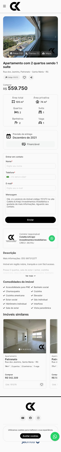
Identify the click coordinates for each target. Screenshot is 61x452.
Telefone (10, 172)
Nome (9, 161)
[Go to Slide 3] (23, 349)
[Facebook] (30, 418)
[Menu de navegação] (4, 6)
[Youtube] (23, 418)
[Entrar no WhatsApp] (52, 238)
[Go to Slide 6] (30, 349)
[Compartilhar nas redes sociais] (31, 77)
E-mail (9, 183)
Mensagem (11, 194)
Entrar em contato (14, 156)
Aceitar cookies (30, 436)
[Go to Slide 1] (19, 349)
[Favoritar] (24, 77)
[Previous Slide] (5, 37)
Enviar (30, 220)
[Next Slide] (55, 37)
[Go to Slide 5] (28, 349)
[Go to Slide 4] (26, 349)
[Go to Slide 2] (21, 349)
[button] (30, 37)
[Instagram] (38, 418)
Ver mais (29, 276)
